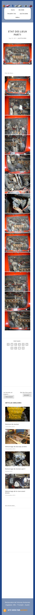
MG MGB (21, 10)
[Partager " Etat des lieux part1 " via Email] (19, 348)
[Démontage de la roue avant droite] (17, 481)
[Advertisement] (17, 369)
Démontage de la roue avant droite (15, 492)
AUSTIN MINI (24, 14)
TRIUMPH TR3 (11, 14)
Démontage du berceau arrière (16, 446)
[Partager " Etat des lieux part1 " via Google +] (16, 344)
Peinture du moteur (12, 424)
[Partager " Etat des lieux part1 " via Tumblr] (19, 344)
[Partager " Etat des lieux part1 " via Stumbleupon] (16, 348)
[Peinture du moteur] (17, 414)
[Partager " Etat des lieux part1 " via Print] (23, 348)
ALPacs (24, 610)
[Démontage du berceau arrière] (17, 436)
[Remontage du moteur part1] (17, 458)
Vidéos (17, 17)
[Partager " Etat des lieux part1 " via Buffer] (12, 348)
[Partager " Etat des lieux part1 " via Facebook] (8, 344)
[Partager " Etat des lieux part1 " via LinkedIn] (27, 344)
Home (13, 10)
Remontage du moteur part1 (15, 469)
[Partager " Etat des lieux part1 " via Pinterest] (23, 344)
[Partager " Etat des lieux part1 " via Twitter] (12, 344)
